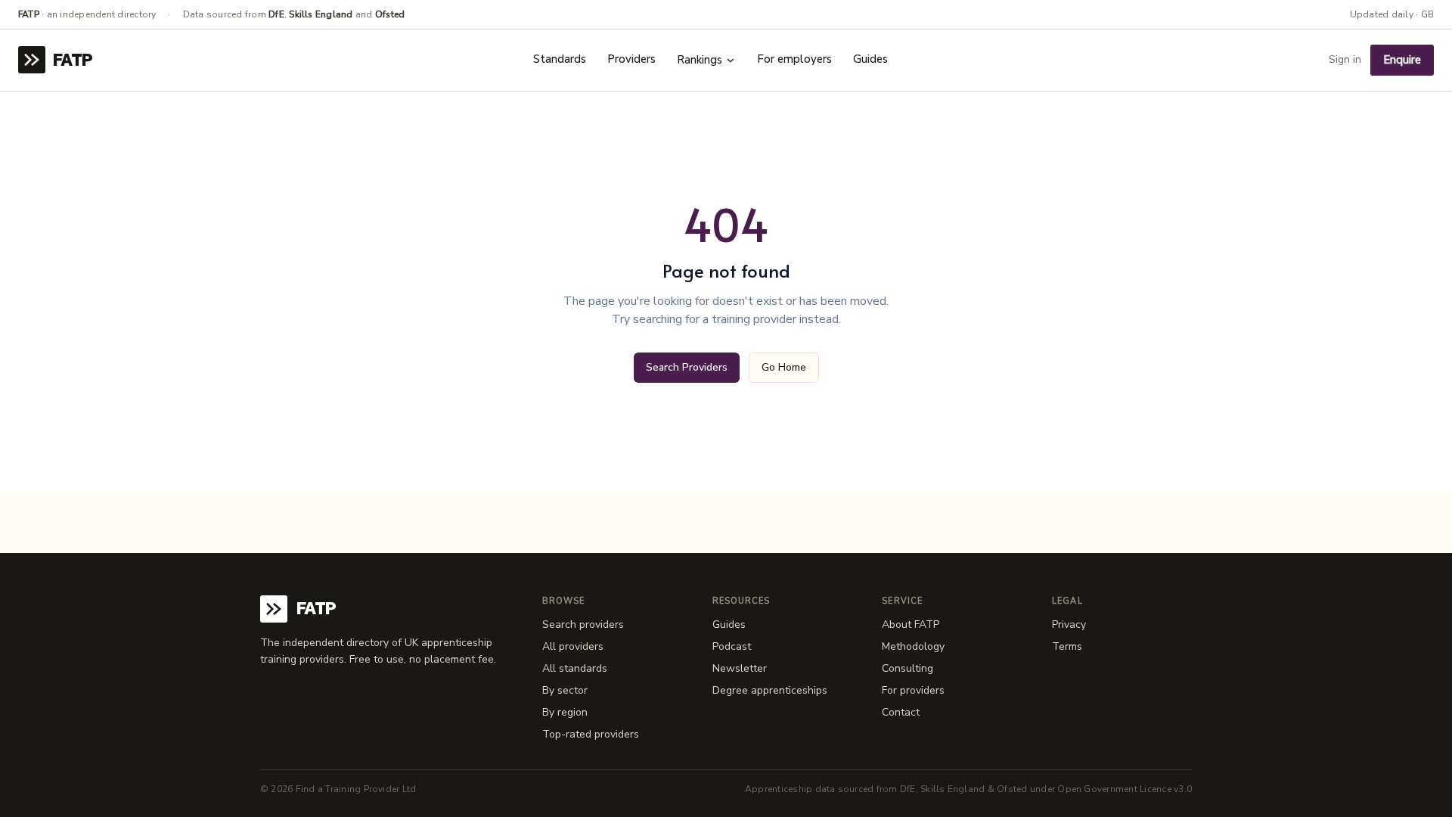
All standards (574, 668)
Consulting (907, 668)
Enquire (1402, 59)
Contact (901, 712)
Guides (870, 59)
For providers (913, 690)
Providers (631, 59)
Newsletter (739, 668)
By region (565, 712)
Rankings (699, 59)
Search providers (583, 624)
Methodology (913, 646)
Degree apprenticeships (769, 690)
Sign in (1345, 59)
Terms (1067, 646)
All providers (572, 646)
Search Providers (687, 367)
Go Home (784, 367)
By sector (565, 690)
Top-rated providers (590, 734)
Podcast (731, 646)
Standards (559, 59)
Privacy (1069, 624)
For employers (794, 59)
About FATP (910, 624)
